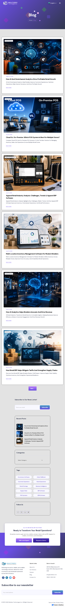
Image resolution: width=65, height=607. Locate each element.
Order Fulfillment (41, 477)
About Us (32, 567)
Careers (32, 572)
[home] (10, 3)
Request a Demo (41, 540)
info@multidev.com (52, 574)
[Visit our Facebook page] (18, 512)
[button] (51, 3)
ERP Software (41, 490)
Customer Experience (23, 481)
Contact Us (33, 577)
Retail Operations (41, 481)
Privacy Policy (59, 602)
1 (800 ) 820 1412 (51, 577)
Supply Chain (23, 490)
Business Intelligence (41, 486)
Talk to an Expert (24, 540)
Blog (31, 574)
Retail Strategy (24, 486)
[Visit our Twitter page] (28, 512)
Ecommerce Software (23, 477)
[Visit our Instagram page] (21, 512)
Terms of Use (52, 602)
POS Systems (23, 495)
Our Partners (33, 569)
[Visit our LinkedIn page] (25, 512)
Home (30, 20)
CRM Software (41, 495)
